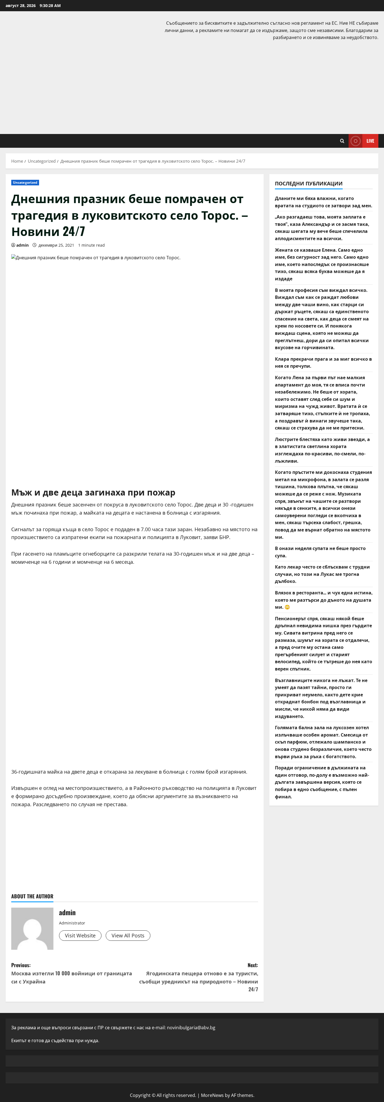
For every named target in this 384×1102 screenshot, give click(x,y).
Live (370, 140)
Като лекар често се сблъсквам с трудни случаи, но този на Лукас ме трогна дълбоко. (322, 573)
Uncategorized (25, 182)
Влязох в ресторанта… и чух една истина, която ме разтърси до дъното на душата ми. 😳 (323, 599)
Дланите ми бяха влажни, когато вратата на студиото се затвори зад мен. (323, 202)
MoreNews (212, 1095)
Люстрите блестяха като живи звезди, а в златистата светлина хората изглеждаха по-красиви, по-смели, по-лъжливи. (322, 450)
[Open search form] (342, 140)
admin (22, 245)
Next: (198, 977)
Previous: (71, 973)
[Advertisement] (192, 86)
